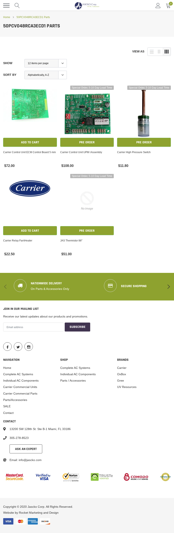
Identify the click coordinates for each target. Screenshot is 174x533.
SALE (7, 406)
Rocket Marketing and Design (39, 512)
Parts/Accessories (15, 400)
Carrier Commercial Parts (20, 393)
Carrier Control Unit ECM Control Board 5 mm (29, 152)
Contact (8, 413)
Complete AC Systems (18, 374)
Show (7, 63)
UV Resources (126, 387)
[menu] (6, 5)
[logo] (87, 5)
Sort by (9, 74)
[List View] (152, 52)
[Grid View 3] (167, 52)
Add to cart (30, 142)
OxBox (121, 374)
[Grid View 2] (159, 52)
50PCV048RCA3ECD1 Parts (33, 17)
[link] (30, 112)
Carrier (121, 367)
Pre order (87, 142)
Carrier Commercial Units (20, 387)
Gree (120, 380)
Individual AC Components (21, 380)
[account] (158, 5)
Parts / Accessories (73, 380)
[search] (17, 5)
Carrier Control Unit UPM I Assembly (81, 152)
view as (138, 51)
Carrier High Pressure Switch (134, 152)
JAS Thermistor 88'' (71, 240)
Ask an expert (26, 449)
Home (6, 17)
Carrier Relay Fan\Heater (17, 240)
